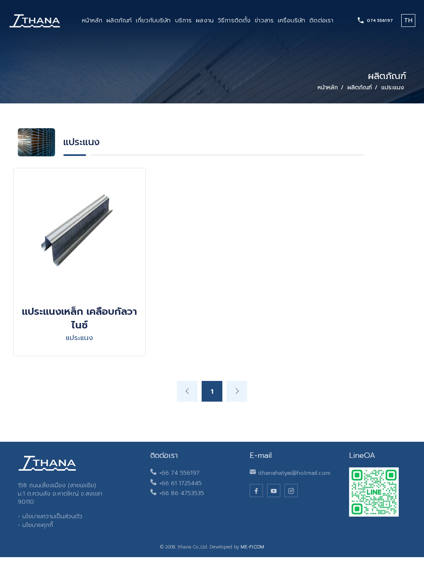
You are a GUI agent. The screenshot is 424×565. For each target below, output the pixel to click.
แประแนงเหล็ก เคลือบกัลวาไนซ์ (79, 318)
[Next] (236, 391)
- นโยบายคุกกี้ (35, 525)
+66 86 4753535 (181, 493)
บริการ (183, 20)
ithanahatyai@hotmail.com (294, 473)
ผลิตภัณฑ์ (119, 20)
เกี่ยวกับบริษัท (153, 20)
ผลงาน (205, 20)
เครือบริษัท (291, 20)
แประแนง (392, 87)
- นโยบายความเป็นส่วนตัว (50, 516)
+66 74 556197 (179, 473)
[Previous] (187, 391)
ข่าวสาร (264, 20)
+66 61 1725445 (180, 483)
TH (408, 20)
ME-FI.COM (252, 547)
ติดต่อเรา (321, 20)
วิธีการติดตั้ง (234, 20)
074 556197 (380, 20)
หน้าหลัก (92, 20)
